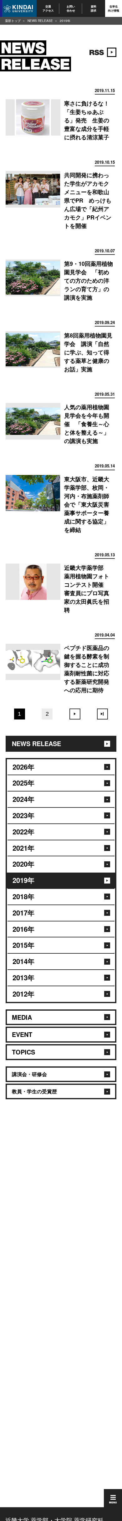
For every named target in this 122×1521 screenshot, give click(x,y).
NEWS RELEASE (40, 20)
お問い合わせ (71, 8)
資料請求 (94, 8)
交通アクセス (48, 8)
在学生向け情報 (113, 8)
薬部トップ (13, 20)
